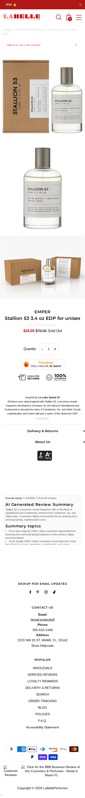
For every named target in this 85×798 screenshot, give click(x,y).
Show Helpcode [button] (42, 645)
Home (7, 29)
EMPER (42, 311)
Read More (42, 418)
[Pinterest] (37, 592)
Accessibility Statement (42, 727)
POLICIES (42, 714)
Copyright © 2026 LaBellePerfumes (42, 788)
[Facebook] (30, 592)
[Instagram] (46, 592)
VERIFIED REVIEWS (42, 674)
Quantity (30, 349)
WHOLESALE (42, 668)
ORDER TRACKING (42, 701)
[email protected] (43, 619)
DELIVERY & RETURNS (42, 688)
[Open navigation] (79, 17)
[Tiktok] (54, 592)
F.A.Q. (42, 720)
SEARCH (42, 694)
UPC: (31, 325)
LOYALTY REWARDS (42, 681)
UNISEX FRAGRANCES (30, 29)
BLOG (42, 707)
